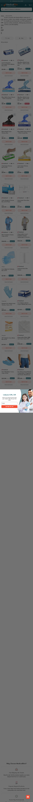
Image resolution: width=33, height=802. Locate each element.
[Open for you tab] (28, 797)
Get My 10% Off (9, 406)
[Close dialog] (32, 390)
